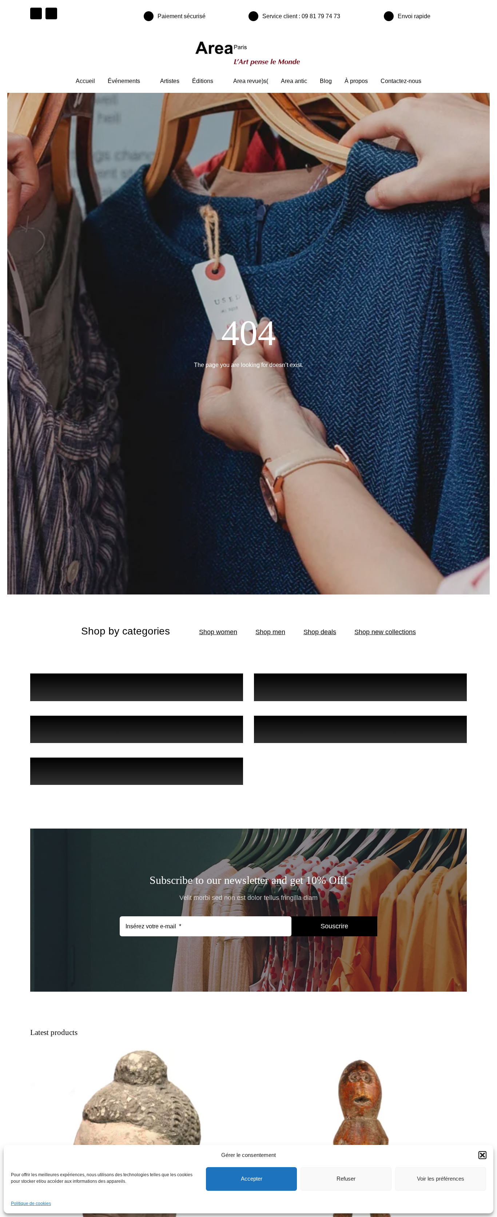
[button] (482, 1155)
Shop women (218, 632)
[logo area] (248, 42)
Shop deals (319, 632)
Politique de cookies (31, 1203)
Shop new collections (385, 632)
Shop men (270, 632)
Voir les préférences (440, 1178)
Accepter (251, 1178)
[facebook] (36, 13)
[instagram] (51, 13)
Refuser (346, 1178)
